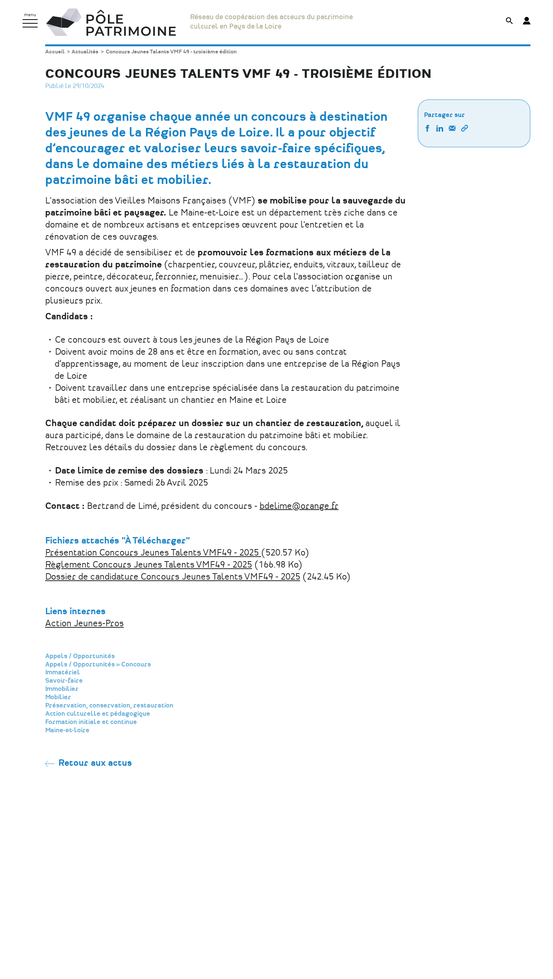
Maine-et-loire (67, 730)
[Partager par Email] (452, 129)
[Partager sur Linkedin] (439, 129)
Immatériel (62, 672)
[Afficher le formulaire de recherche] (509, 22)
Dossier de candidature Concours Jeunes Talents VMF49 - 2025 (172, 577)
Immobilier (62, 689)
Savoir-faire (64, 680)
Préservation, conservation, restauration (109, 705)
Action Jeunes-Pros (84, 623)
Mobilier (58, 697)
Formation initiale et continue (91, 722)
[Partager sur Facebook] (427, 129)
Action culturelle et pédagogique (97, 713)
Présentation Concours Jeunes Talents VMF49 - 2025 (153, 553)
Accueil (55, 52)
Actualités (85, 52)
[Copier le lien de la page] (464, 129)
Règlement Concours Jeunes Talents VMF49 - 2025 (148, 565)
